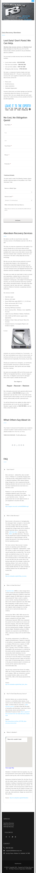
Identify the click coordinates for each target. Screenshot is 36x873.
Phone (7, 155)
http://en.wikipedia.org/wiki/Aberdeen (19, 797)
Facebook (9, 837)
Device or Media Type (10, 188)
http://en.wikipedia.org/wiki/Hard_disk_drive (16, 684)
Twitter (12, 837)
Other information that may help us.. (14, 204)
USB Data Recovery (8, 826)
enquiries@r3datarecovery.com (14, 850)
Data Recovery (18, 863)
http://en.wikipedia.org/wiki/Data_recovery (15, 576)
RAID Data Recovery (8, 825)
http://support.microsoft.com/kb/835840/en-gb (16, 506)
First (6, 132)
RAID (10, 534)
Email (6, 837)
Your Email (8, 146)
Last (6, 140)
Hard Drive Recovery (8, 823)
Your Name (8, 124)
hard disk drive (10, 591)
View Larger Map (9, 768)
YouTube (15, 837)
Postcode (8, 164)
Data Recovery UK (18, 10)
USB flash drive (13, 532)
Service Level (9, 196)
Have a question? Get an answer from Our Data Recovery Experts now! (17, 713)
